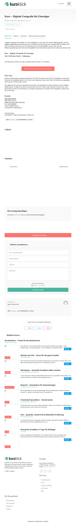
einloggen (12, 119)
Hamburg (8, 372)
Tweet (39, 328)
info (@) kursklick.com (50, 466)
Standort (23, 36)
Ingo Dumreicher (13, 304)
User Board (44, 488)
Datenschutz (38, 521)
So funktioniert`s (46, 480)
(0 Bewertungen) (10, 29)
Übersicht (8, 36)
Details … (68, 349)
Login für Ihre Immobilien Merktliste (39, 322)
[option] (16, 142)
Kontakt (45, 521)
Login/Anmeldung (46, 485)
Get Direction (13, 166)
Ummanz (8, 446)
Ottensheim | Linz (9, 387)
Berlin (7, 431)
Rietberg (7, 357)
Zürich (7, 402)
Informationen (10, 500)
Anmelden (61, 3)
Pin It (48, 328)
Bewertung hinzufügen (37, 36)
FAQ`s (43, 482)
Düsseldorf (8, 417)
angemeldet (17, 215)
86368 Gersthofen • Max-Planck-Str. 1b (17, 21)
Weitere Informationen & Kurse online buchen (38, 68)
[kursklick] (15, 4)
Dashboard (9, 506)
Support (8, 509)
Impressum (31, 521)
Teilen (29, 328)
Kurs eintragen (10, 503)
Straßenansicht (63, 166)
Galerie (16, 36)
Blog (42, 491)
